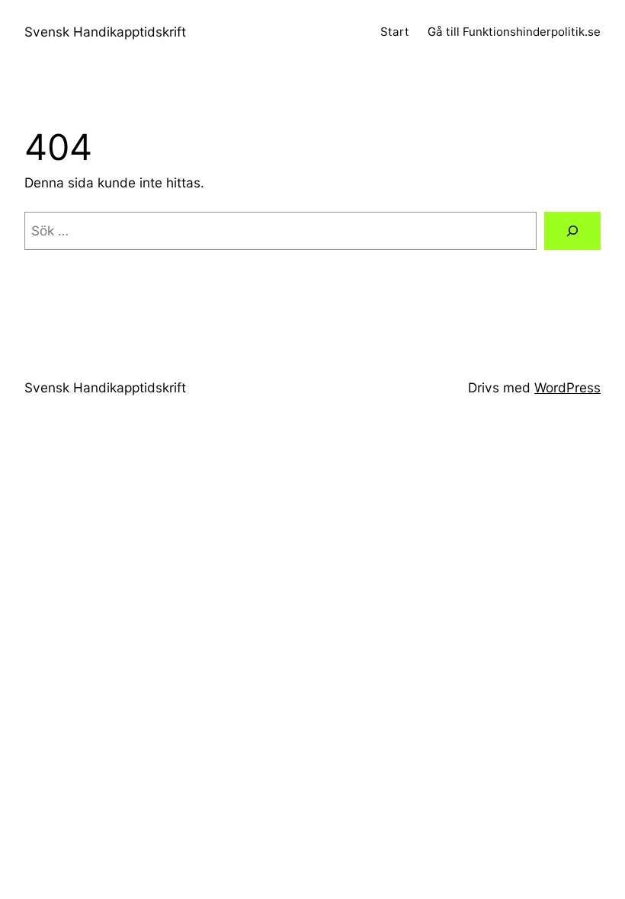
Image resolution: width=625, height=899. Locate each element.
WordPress (567, 387)
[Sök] (572, 231)
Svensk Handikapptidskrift (105, 32)
